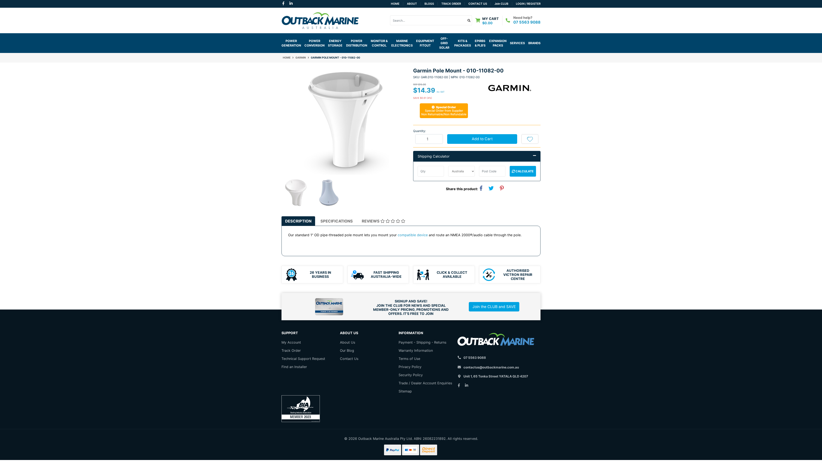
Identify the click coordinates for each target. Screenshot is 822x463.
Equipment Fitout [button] (425, 43)
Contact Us (477, 3)
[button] (529, 139)
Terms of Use (409, 358)
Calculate (524, 171)
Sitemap (405, 391)
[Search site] (469, 20)
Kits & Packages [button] (462, 43)
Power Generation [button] (291, 43)
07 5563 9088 (527, 22)
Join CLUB (501, 3)
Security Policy (411, 375)
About (412, 3)
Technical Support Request (303, 358)
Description (298, 221)
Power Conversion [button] (314, 43)
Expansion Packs (497, 43)
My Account (291, 342)
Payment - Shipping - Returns (422, 342)
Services (517, 43)
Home (395, 3)
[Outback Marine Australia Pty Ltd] (320, 20)
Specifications (336, 221)
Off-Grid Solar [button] (444, 43)
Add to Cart (482, 139)
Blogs (429, 3)
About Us (347, 342)
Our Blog (347, 350)
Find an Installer (294, 367)
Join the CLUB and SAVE (494, 306)
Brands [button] (534, 43)
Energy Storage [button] (335, 43)
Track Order (451, 3)
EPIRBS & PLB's (480, 43)
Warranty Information (416, 350)
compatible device (413, 235)
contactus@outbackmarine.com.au (491, 367)
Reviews (371, 221)
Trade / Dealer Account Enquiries (425, 383)
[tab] (298, 221)
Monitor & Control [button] (379, 43)
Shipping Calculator (434, 156)
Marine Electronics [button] (402, 43)
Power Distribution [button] (356, 43)
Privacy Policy (410, 367)
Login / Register (528, 3)
